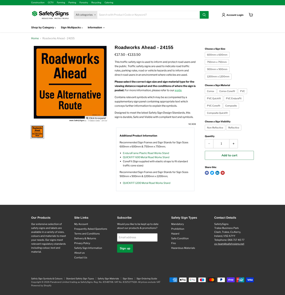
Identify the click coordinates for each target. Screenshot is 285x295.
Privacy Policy (82, 243)
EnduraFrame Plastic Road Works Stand (146, 153)
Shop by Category (43, 27)
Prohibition (177, 228)
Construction (38, 2)
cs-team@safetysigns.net (229, 243)
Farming (61, 2)
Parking (72, 2)
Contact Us (80, 257)
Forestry (83, 2)
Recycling (96, 2)
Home (35, 38)
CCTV (51, 2)
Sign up (125, 248)
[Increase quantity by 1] (233, 143)
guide (178, 90)
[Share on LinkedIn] (217, 173)
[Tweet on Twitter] (212, 173)
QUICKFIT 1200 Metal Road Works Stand (146, 183)
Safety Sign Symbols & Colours (47, 278)
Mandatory (177, 224)
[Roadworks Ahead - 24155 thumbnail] (37, 132)
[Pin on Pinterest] (223, 173)
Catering (109, 2)
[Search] (204, 15)
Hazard (175, 233)
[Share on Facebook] (207, 173)
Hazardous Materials (183, 248)
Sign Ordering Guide (147, 278)
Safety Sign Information (88, 248)
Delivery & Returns (85, 238)
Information (95, 27)
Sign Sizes (128, 278)
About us (79, 252)
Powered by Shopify (41, 285)
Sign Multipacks (71, 27)
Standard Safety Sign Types (80, 278)
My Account (81, 224)
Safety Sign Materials (108, 278)
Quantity (210, 136)
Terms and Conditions (87, 233)
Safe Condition (180, 238)
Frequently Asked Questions (90, 228)
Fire (173, 243)
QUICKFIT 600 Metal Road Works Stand (146, 157)
